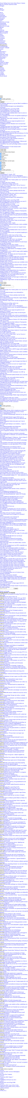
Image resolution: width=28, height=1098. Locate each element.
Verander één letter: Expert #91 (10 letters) (12, 565)
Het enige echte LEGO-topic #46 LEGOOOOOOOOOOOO (10, 485)
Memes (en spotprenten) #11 (9, 491)
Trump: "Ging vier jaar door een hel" (12, 897)
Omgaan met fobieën (7, 477)
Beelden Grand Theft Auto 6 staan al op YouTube (13, 399)
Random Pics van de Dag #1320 (11, 1034)
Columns (23, 3)
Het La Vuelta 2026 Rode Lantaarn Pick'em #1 (13, 549)
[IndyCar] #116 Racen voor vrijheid (10, 438)
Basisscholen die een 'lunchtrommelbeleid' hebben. (14, 519)
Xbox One (2, 53)
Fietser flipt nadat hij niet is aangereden (13, 973)
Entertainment (3, 24)
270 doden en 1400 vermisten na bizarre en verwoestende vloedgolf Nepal (12, 139)
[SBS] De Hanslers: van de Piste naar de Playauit (14, 566)
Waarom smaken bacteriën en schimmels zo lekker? (16, 1020)
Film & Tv (3, 158)
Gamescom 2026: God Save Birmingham (11, 175)
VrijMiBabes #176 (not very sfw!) (12, 788)
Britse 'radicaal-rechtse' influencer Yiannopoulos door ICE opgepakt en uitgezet (13, 211)
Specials (11, 4)
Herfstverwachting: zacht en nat (9, 183)
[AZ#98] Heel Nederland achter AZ (10, 461)
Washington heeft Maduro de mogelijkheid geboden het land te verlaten (12, 646)
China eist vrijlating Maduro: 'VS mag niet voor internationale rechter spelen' (13, 621)
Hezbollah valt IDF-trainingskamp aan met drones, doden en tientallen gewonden (14, 975)
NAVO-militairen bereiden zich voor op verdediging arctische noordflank (11, 845)
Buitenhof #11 (5, 537)
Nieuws (19, 3)
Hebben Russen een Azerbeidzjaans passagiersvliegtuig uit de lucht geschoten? (10, 930)
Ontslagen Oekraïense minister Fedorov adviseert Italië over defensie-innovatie (13, 265)
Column (3, 163)
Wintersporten (3, 43)
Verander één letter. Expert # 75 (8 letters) (11, 562)
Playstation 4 (3, 51)
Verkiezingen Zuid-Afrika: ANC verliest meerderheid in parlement (11, 1053)
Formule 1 (2, 36)
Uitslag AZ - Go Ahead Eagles (9, 206)
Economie (2, 18)
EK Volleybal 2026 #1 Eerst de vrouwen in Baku (13, 429)
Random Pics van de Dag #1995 (9, 142)
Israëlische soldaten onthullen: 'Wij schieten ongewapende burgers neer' (12, 936)
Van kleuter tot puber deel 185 (9, 471)
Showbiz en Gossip (4, 22)
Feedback (2, 74)
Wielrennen (2, 41)
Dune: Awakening (8, 735)
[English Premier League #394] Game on (12, 417)
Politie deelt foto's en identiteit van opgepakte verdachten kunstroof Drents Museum (12, 887)
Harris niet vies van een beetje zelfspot (13, 957)
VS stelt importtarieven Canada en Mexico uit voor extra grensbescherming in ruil (14, 879)
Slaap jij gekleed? (6, 487)
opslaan (2, 102)
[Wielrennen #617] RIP (7, 531)
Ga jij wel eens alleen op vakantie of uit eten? (12, 454)
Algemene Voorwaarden (5, 1086)
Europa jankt (7, 869)
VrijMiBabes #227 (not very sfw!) (12, 996)
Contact (2, 72)
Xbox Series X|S (4, 55)
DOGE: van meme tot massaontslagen (13, 818)
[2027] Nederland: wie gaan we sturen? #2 (12, 456)
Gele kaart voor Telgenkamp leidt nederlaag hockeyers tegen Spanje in (12, 260)
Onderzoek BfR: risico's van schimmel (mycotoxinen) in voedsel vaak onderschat (11, 239)
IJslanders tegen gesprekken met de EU (11, 457)
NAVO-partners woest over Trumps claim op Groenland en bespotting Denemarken (12, 627)
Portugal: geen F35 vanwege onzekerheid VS (14, 822)
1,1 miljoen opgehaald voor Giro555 (12, 977)
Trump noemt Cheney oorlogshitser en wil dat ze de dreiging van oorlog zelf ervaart (13, 961)
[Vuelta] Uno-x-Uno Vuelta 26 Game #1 (12, 552)
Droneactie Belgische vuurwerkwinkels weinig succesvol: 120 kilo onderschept (13, 632)
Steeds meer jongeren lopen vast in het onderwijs (15, 870)
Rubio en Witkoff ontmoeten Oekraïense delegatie (15, 648)
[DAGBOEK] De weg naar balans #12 (11, 553)
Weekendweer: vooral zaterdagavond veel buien (13, 272)
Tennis (1, 39)
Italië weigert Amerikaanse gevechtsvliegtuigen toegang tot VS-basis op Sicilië (13, 602)
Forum (1, 3)
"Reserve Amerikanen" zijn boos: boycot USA (15, 872)
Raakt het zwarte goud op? (10, 1065)
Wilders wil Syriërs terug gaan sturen (12, 1000)
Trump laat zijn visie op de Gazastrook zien (14, 854)
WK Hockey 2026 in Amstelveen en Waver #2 (13, 410)
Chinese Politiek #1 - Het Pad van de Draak (12, 530)
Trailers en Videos (4, 62)
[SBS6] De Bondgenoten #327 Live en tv (12, 496)
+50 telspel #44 (6, 469)
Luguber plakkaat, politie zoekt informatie (12, 502)
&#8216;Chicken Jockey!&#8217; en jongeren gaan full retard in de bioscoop (13, 772)
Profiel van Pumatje (4, 591)
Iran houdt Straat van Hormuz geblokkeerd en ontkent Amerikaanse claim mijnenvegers (12, 600)
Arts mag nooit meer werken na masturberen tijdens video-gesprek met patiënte (12, 1025)
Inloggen (2, 5)
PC (0, 50)
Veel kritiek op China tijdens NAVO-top (13, 1029)
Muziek (2, 27)
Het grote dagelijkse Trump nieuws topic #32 (12, 479)
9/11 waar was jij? (6, 527)
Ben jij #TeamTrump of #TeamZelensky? (14, 850)
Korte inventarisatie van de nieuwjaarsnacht (14, 917)
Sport (1, 34)
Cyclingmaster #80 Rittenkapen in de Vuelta (12, 463)
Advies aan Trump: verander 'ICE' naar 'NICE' (15, 598)
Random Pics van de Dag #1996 (9, 131)
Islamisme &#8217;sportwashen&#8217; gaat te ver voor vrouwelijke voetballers (13, 967)
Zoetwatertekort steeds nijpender (12, 1056)
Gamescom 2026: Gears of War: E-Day (11, 235)
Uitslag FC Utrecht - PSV (7, 174)
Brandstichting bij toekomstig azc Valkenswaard (13, 141)
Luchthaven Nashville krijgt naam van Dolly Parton (14, 256)
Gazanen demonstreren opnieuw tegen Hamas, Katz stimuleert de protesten (13, 793)
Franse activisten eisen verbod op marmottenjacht (13, 193)
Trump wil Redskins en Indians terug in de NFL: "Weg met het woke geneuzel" (13, 706)
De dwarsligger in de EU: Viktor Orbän (13, 808)
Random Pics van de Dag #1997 (9, 127)
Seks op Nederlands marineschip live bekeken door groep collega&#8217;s (13, 521)
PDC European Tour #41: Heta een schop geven (13, 473)
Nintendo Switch (4, 54)
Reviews (2, 4)
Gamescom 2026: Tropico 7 (8, 196)
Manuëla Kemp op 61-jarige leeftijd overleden (15, 904)
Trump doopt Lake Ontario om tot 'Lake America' (13, 126)
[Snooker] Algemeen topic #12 (9, 529)
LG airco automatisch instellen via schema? (12, 548)
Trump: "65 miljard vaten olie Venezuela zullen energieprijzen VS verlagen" (13, 254)
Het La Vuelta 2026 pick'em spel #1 (10, 554)
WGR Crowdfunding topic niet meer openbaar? (13, 508)
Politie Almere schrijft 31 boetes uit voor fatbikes (13, 213)
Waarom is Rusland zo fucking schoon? (11, 576)
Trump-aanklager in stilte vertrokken (12, 913)
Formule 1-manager (4, 47)
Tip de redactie (3, 76)
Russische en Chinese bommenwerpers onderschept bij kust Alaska (11, 1018)
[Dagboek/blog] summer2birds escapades (12, 560)
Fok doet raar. (5, 570)
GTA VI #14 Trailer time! (8, 518)
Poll (2, 168)
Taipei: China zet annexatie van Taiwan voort (14, 826)
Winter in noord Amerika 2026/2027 (10, 453)
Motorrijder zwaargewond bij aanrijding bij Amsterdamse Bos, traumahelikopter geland (12, 1015)
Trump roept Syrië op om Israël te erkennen (14, 750)
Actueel (2, 14)
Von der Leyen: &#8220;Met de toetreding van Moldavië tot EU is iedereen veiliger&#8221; (13, 723)
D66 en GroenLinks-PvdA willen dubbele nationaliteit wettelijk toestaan (12, 701)
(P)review (3, 165)
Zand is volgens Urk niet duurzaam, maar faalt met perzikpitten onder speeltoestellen (14, 806)
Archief (15, 4)
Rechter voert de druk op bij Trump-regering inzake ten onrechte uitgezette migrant (12, 763)
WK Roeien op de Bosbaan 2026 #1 (10, 446)
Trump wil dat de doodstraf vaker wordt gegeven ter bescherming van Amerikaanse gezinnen (13, 933)
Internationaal (3, 16)
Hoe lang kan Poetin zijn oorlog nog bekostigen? (15, 743)
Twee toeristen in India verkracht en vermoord (15, 831)
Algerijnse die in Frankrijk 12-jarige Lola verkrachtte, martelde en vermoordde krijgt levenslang (12, 666)
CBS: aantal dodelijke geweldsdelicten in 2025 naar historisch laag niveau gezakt (13, 136)
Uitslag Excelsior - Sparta (7, 223)
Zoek (8, 3)
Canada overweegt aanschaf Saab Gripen (13, 769)
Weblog (5, 3)
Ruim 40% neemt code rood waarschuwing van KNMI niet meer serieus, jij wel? (13, 339)
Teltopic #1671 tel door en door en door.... (12, 472)
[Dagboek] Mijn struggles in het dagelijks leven (13, 523)
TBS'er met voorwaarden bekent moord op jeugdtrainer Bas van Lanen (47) (12, 275)
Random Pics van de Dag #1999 (9, 108)
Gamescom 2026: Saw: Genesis (9, 244)
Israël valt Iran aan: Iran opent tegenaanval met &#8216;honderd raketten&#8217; (13, 740)
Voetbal (2, 35)
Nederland (2, 15)
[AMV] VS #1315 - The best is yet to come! (12, 460)
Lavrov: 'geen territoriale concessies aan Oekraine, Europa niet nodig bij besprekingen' (11, 867)
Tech (1, 20)
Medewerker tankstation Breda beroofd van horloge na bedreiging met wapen (12, 246)
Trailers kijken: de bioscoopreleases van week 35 (13, 201)
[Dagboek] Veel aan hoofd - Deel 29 (11, 452)
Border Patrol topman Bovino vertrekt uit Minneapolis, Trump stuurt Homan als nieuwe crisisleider (13, 619)
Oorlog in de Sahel (6, 581)
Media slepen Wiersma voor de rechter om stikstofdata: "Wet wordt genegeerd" (12, 704)
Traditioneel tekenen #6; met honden (11, 538)
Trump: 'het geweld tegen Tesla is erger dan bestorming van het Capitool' (12, 801)
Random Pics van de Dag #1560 (11, 770)
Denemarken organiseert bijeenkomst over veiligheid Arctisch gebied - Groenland (12, 748)
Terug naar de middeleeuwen (10, 774)
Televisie (2, 30)
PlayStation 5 (3, 57)
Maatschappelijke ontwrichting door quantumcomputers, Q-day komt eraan (10, 427)
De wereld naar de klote (7, 204)
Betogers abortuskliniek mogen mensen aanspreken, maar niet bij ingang (11, 679)
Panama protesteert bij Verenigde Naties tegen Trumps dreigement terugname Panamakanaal (12, 899)
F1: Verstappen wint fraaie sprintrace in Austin (14, 969)
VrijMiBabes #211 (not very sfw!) (12, 1058)
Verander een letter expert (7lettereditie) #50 (12, 561)
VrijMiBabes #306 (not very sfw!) (10, 390)
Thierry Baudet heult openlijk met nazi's (11, 498)
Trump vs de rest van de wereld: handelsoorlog (15, 838)
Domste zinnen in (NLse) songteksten (11, 500)
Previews (6, 4)
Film (1, 28)
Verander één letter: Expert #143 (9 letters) (12, 564)
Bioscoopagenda (4, 32)
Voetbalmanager (4, 46)
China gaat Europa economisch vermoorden (12, 433)
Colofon (2, 73)
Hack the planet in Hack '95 (10, 596)
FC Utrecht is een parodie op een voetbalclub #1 (13, 483)
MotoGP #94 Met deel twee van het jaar (11, 535)
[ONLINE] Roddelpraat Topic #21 (10, 492)
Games (1, 49)
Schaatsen (2, 42)
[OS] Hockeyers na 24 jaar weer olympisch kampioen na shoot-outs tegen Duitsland (12, 1010)
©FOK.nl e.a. (3, 1090)
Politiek (2, 19)
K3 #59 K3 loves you (7, 506)
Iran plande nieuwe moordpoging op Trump (14, 953)
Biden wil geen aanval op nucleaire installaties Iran (16, 986)
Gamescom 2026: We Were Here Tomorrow (12, 258)
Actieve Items (13, 3)
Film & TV (2, 58)
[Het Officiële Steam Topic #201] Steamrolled (13, 577)
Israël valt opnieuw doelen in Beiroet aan (14, 992)
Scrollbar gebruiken (6, 99)
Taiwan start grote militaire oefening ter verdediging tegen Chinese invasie (11, 712)
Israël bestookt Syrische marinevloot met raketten (15, 943)
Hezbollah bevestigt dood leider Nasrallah (14, 988)
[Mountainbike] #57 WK (8, 413)
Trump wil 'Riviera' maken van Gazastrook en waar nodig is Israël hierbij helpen (13, 876)
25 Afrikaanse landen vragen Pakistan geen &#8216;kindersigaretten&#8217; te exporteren (12, 1022)
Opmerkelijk (3, 23)
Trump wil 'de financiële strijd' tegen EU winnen (15, 830)
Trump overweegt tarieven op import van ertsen (15, 768)
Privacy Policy (15, 1086)
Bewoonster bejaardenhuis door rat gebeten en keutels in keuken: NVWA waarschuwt (13, 270)
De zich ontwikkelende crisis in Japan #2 (11, 458)
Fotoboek (2, 69)
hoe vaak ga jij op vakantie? (8, 575)
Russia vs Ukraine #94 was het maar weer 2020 (13, 558)
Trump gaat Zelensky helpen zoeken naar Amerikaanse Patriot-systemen (11, 813)
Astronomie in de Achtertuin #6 (9, 517)
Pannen (3, 507)
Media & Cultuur (4, 31)
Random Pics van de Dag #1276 (11, 787)
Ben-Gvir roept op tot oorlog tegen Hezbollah (14, 1055)
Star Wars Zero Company (7, 182)
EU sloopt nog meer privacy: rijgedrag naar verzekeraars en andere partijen (12, 843)
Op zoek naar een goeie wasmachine (10, 512)
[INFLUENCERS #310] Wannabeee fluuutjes (13, 442)
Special (3, 166)
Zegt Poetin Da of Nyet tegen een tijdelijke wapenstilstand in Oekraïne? (12, 828)
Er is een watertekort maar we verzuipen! (13, 1046)
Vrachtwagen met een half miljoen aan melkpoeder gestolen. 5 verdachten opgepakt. (14, 893)
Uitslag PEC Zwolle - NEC (8, 194)
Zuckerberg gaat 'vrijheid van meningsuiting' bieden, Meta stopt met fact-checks (12, 916)
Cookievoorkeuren (4, 1087)
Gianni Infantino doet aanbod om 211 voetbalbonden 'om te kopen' (11, 569)
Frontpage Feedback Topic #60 (9, 550)
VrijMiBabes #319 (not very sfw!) (9, 110)
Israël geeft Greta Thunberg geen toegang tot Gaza (16, 742)
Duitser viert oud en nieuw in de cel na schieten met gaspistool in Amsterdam (13, 906)
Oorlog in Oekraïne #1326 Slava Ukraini (12, 411)
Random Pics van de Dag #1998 (9, 111)
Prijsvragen (2, 70)
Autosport (2, 38)
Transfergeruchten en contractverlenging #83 (13, 450)
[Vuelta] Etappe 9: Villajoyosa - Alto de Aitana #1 (13, 437)
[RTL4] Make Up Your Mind (9, 499)
